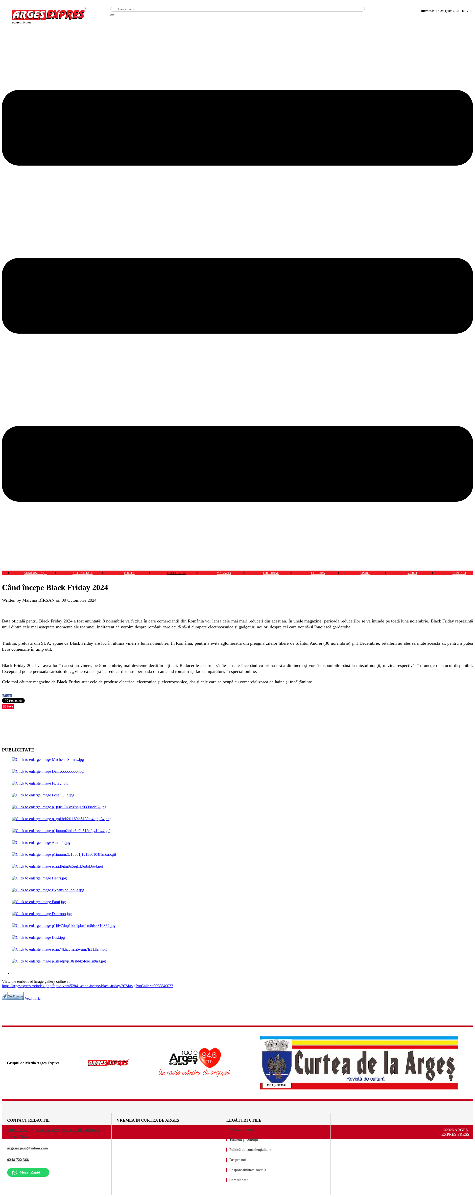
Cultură (318, 573)
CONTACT (459, 573)
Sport (365, 573)
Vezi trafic (33, 998)
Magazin (224, 573)
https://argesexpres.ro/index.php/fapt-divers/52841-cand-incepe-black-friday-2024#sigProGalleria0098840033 (87, 986)
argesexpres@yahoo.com (27, 1148)
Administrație (35, 573)
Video (412, 573)
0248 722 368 (18, 1160)
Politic (129, 573)
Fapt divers (176, 573)
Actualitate (82, 573)
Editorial (271, 573)
